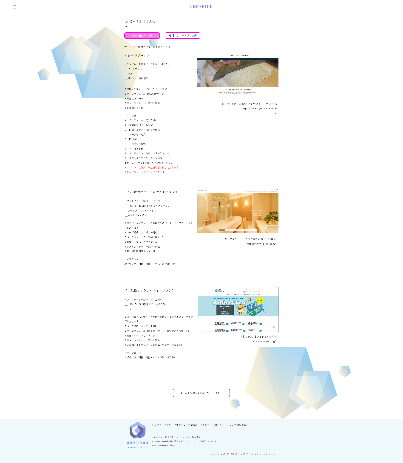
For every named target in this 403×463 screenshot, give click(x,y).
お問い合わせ (219, 425)
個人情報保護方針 (239, 425)
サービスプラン (177, 425)
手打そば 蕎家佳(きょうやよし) (245, 104)
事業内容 (193, 425)
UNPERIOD (201, 6)
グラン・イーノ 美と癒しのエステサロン (253, 239)
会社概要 (205, 425)
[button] (14, 7)
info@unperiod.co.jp (166, 445)
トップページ (159, 425)
